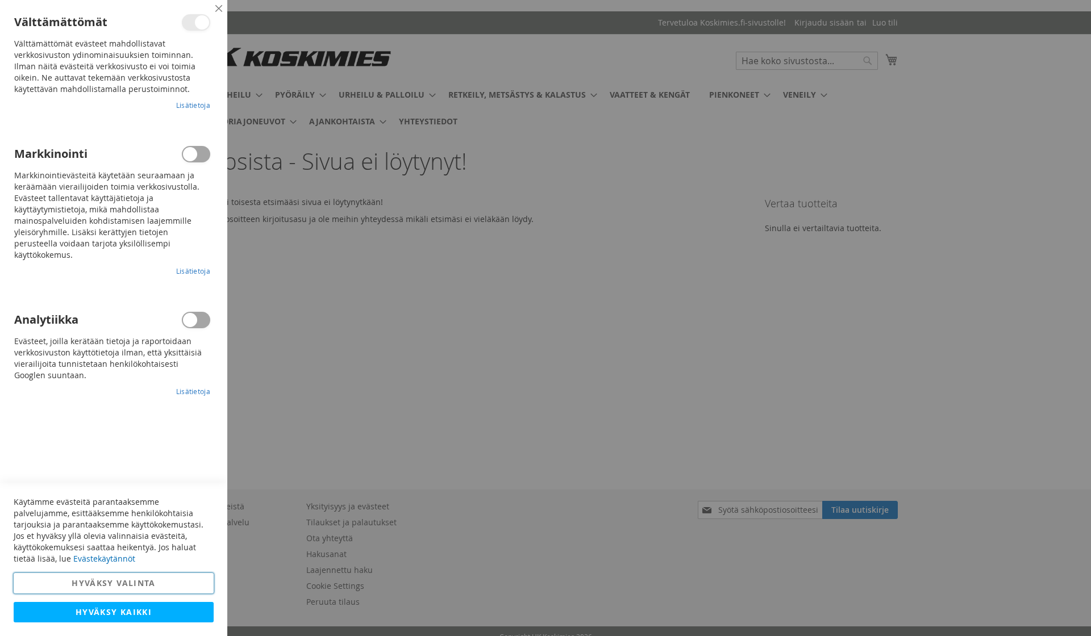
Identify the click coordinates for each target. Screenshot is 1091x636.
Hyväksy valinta (113, 583)
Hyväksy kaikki (114, 611)
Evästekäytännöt (104, 558)
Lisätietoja (193, 105)
